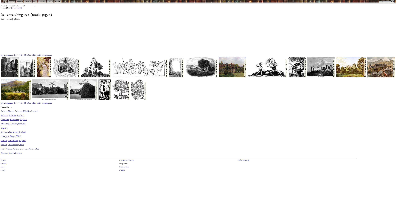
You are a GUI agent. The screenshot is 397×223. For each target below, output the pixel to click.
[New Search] (17, 8)
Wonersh (4, 152)
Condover (5, 119)
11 (30, 54)
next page (48, 54)
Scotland (21, 123)
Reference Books (243, 160)
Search (57, 1)
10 (28, 54)
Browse (20, 1)
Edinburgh (5, 123)
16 (43, 54)
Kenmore (4, 132)
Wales (18, 136)
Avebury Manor (7, 111)
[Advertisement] (63, 38)
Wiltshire (26, 111)
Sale (34, 1)
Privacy (3, 170)
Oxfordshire (13, 140)
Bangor (13, 136)
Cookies (41, 1)
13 (35, 54)
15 (40, 54)
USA (37, 148)
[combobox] (385, 2)
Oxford (4, 140)
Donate (3, 160)
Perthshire (13, 132)
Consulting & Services (126, 160)
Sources (28, 1)
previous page (6, 54)
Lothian (14, 123)
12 (33, 54)
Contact (3, 163)
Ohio (31, 148)
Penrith (4, 144)
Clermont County (20, 148)
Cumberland (13, 144)
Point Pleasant (6, 148)
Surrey (11, 152)
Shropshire (14, 119)
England (34, 111)
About (50, 1)
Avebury (18, 111)
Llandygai (5, 136)
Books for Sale (124, 167)
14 (38, 54)
